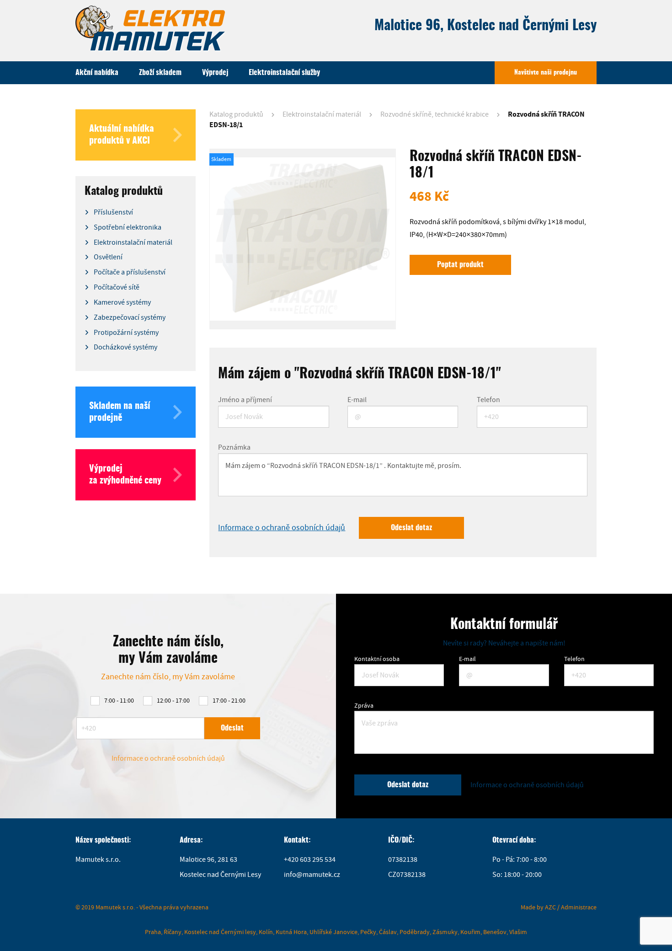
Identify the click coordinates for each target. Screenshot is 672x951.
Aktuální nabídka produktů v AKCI (121, 134)
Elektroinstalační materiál (322, 114)
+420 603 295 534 (310, 859)
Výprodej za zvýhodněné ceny (125, 474)
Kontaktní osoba (377, 658)
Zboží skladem (160, 72)
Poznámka (234, 447)
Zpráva (363, 705)
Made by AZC (538, 907)
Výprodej (215, 72)
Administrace (579, 907)
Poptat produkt (460, 265)
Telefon (488, 399)
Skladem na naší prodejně (119, 412)
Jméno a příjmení (245, 399)
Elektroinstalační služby (284, 72)
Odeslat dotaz (411, 528)
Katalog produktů (236, 114)
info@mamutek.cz (312, 874)
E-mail (357, 399)
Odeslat (232, 728)
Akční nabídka (96, 72)
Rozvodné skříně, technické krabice (434, 114)
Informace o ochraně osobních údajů (281, 527)
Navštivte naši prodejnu (545, 73)
